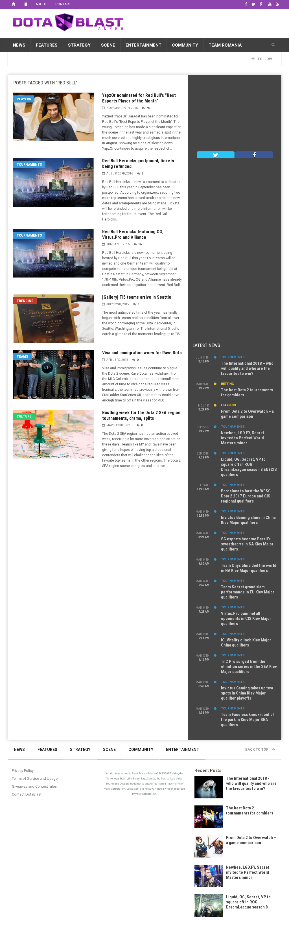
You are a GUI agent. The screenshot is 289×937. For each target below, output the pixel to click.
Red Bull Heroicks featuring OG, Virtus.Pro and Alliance (132, 234)
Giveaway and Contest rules (34, 786)
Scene (108, 45)
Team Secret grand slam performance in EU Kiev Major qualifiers (247, 592)
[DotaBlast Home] (13, 4)
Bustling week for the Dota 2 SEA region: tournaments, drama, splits (141, 415)
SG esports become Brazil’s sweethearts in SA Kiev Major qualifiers (247, 544)
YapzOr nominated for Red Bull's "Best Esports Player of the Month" (139, 98)
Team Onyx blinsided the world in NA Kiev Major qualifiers (248, 568)
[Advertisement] (234, 114)
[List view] (25, 4)
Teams (22, 356)
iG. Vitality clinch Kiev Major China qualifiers (246, 642)
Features (47, 45)
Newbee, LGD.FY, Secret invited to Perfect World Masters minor (242, 437)
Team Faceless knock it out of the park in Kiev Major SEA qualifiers (247, 719)
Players (24, 99)
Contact (63, 4)
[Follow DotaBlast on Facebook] (254, 154)
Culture (24, 416)
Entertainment (143, 45)
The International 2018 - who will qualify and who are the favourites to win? (251, 783)
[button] (273, 45)
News (19, 45)
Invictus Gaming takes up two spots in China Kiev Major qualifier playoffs (247, 693)
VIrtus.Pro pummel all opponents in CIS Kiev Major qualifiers (246, 618)
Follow (264, 59)
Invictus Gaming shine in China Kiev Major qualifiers (248, 520)
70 (148, 108)
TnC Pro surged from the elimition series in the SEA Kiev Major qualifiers (249, 666)
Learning (228, 405)
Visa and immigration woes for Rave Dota (142, 352)
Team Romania (225, 45)
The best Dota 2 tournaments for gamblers (249, 810)
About (41, 4)
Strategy (79, 45)
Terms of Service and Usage (35, 778)
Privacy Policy (23, 770)
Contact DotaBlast (26, 794)
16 (140, 244)
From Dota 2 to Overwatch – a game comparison (247, 414)
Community (185, 45)
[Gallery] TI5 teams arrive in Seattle (136, 297)
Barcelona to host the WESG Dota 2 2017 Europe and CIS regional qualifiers (246, 496)
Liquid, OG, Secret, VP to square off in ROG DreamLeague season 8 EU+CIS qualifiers (249, 467)
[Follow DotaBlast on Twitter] (216, 154)
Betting (227, 384)
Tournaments (29, 164)
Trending (25, 301)
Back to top (257, 750)
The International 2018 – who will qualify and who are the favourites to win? (247, 368)
